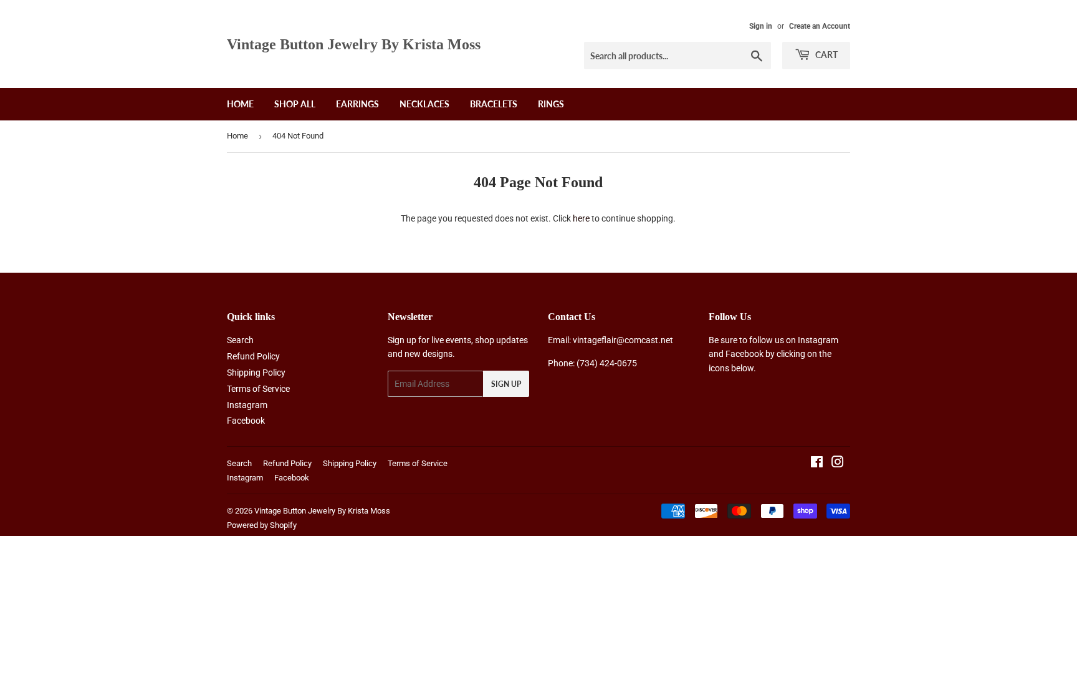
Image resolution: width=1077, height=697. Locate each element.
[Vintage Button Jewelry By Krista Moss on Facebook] (816, 464)
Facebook (246, 421)
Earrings (357, 104)
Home (240, 104)
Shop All (294, 104)
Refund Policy (253, 356)
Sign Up (506, 384)
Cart (825, 54)
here (581, 218)
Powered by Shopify (262, 525)
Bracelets (493, 104)
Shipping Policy (256, 373)
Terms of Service (258, 389)
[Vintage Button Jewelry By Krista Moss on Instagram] (837, 464)
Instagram (247, 405)
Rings (551, 104)
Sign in (760, 26)
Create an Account (819, 26)
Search (240, 340)
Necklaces (424, 104)
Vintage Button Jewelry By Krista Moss (354, 44)
